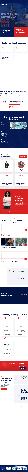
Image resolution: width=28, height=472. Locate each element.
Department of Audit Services (8, 211)
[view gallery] (22, 295)
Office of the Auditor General (20, 210)
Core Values (3, 141)
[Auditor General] (7, 164)
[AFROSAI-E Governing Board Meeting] (17, 379)
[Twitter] (24, 2)
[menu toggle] (26, 4)
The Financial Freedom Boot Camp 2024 (9, 261)
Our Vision (2, 124)
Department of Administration (4, 50)
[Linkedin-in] (25, 2)
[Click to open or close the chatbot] (25, 469)
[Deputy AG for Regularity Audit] (7, 178)
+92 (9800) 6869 (14, 107)
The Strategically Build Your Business (9, 247)
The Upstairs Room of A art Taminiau (8, 233)
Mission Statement (4, 133)
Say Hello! (25, 294)
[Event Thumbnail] (14, 227)
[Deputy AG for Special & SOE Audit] (21, 178)
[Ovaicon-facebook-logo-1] (22, 2)
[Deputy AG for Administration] (21, 164)
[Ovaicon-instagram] (26, 2)
